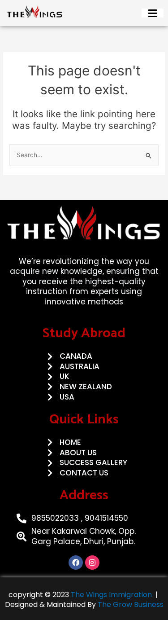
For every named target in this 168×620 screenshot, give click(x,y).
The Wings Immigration (110, 594)
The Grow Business (131, 604)
